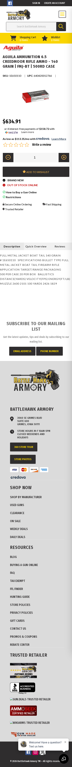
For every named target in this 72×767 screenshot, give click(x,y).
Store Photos (22, 459)
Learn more (27, 132)
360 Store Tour (23, 447)
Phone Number (49, 351)
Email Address (22, 351)
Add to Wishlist (37, 172)
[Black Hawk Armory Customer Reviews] (24, 671)
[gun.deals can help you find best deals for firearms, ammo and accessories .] (31, 699)
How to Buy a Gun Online (21, 192)
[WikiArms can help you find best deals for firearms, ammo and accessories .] (31, 723)
